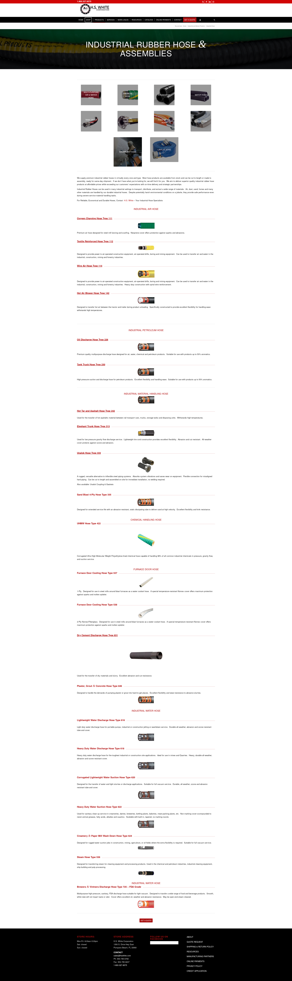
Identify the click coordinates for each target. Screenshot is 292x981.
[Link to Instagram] (213, 1)
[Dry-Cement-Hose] (146, 655)
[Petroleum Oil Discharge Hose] (146, 347)
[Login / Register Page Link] (200, 20)
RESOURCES (193, 951)
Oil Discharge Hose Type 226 (92, 339)
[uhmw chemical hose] (146, 540)
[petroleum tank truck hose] (146, 372)
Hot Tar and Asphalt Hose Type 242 (96, 410)
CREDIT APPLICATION (197, 970)
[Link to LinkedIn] (209, 1)
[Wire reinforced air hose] (146, 273)
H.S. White (128, 200)
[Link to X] (203, 1)
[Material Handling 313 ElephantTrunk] (146, 433)
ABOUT (190, 936)
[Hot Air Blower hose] (146, 300)
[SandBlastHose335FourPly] (146, 502)
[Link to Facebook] (206, 1)
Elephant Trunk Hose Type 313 (93, 426)
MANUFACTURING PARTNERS (200, 956)
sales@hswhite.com (122, 955)
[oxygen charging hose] (146, 225)
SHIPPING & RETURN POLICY (200, 946)
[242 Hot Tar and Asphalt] (146, 400)
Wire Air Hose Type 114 (89, 265)
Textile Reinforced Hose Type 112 (95, 241)
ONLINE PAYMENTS (195, 961)
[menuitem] (81, 20)
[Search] (213, 20)
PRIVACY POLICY (194, 966)
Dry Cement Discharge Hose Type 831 (97, 635)
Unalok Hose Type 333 (89, 452)
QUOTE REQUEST (195, 941)
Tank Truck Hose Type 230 (91, 364)
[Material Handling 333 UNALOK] (146, 464)
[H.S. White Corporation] (94, 10)
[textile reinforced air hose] (146, 248)
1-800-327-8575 (120, 965)
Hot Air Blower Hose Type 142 (93, 293)
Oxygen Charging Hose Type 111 (94, 218)
